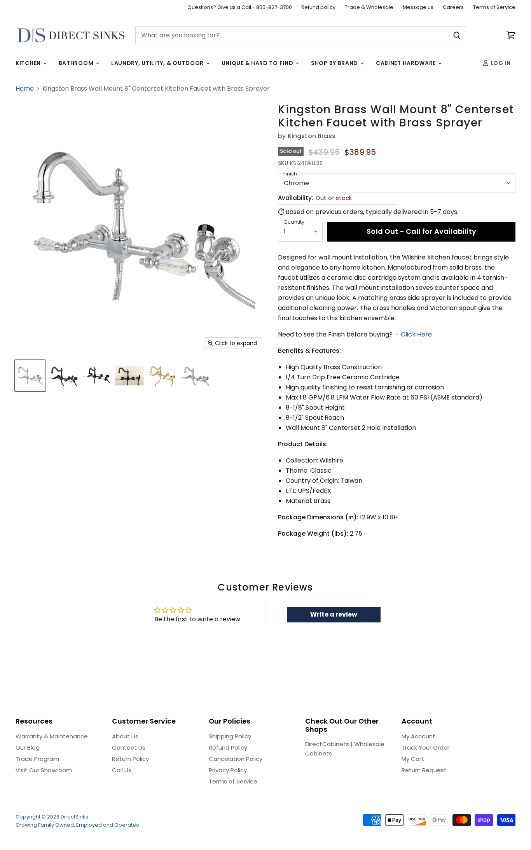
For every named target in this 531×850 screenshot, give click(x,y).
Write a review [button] (333, 614)
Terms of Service (494, 8)
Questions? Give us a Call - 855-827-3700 (239, 8)
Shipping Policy (230, 736)
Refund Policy (228, 747)
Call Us (121, 770)
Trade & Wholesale (369, 8)
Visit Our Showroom (44, 770)
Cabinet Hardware (406, 63)
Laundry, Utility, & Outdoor (158, 63)
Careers (453, 8)
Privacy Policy (228, 770)
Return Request (424, 770)
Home (25, 88)
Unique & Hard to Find (258, 63)
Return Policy (130, 759)
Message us (418, 8)
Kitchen (29, 63)
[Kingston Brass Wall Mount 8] (30, 375)
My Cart (413, 759)
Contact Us (128, 747)
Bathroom (77, 63)
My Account (418, 736)
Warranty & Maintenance (52, 736)
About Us (125, 736)
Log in (500, 63)
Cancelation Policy (235, 759)
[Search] (457, 35)
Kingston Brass (311, 135)
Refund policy (318, 8)
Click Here (416, 334)
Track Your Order (425, 747)
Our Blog (28, 747)
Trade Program (37, 759)
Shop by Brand (335, 63)
